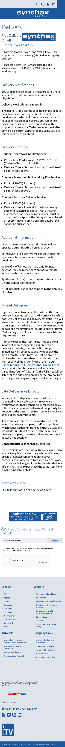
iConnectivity (9, 616)
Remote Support (42, 617)
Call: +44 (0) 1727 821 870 (21, 708)
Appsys (7, 597)
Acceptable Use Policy (45, 657)
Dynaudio (8, 605)
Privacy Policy (24, 550)
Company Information (45, 646)
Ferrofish (8, 612)
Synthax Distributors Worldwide (44, 641)
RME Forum (40, 597)
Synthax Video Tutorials (14, 656)
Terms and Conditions (45, 650)
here (48, 490)
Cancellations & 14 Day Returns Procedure (28, 365)
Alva (5, 594)
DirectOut (8, 608)
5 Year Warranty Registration (48, 601)
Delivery (39, 620)
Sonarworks (9, 623)
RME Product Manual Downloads (13, 647)
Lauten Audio (9, 619)
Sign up (55, 540)
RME (6, 627)
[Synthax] (32, 13)
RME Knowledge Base (13, 652)
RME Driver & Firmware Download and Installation (15, 641)
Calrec (6, 601)
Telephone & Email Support (47, 594)
